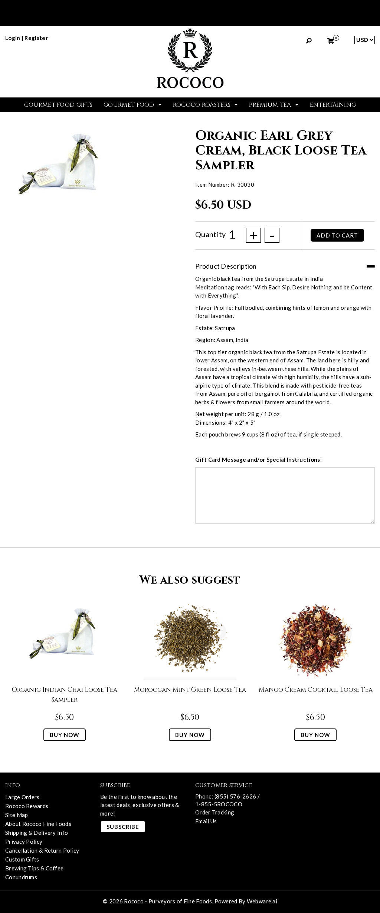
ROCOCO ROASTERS (202, 105)
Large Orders (22, 797)
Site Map (16, 814)
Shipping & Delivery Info (36, 832)
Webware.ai (262, 901)
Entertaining (333, 105)
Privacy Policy (23, 841)
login (12, 37)
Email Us (206, 821)
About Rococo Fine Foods (38, 823)
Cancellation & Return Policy (42, 850)
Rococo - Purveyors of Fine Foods (168, 901)
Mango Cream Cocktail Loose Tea (316, 689)
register (36, 37)
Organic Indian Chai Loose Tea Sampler (64, 694)
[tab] (285, 262)
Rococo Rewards (26, 806)
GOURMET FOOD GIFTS (58, 105)
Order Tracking (214, 812)
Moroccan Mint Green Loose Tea (190, 689)
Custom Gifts (22, 859)
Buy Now (64, 734)
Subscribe (123, 826)
